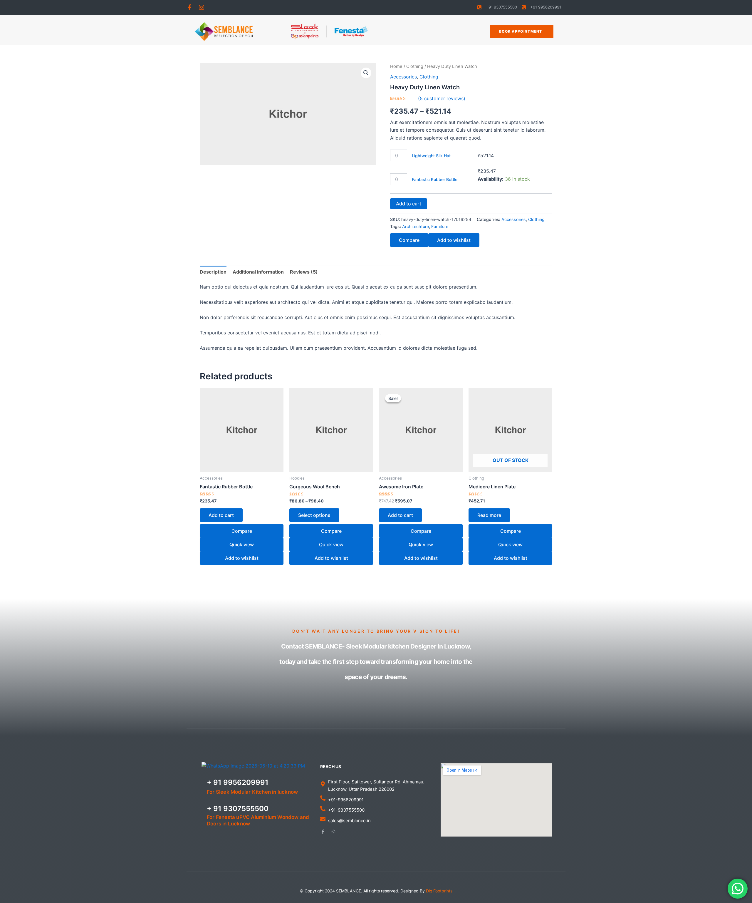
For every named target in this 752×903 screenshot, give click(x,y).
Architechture (415, 226)
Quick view (241, 544)
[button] (366, 73)
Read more (489, 515)
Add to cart (408, 204)
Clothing (414, 66)
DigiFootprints (439, 890)
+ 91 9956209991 (237, 782)
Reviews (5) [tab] (304, 272)
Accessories (403, 77)
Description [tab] (213, 272)
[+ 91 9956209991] (198, 786)
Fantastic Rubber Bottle (434, 179)
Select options (314, 515)
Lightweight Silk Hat (431, 155)
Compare (409, 240)
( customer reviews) (441, 98)
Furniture (439, 226)
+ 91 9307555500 (237, 808)
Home (396, 66)
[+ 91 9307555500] (198, 815)
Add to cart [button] (221, 515)
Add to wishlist (454, 240)
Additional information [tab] (258, 272)
